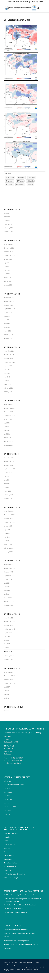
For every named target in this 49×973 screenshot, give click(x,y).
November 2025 (9, 248)
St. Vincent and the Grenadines (14, 874)
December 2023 (9, 351)
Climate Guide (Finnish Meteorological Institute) (20, 905)
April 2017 (7, 698)
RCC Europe (8, 792)
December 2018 (9, 618)
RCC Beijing (7, 788)
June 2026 (7, 213)
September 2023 (9, 362)
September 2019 (9, 576)
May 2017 (7, 694)
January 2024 (8, 338)
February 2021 (8, 495)
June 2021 (7, 480)
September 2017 (9, 683)
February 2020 (8, 548)
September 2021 (9, 469)
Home (6, 969)
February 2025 (8, 281)
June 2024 (7, 320)
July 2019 (7, 583)
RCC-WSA (7, 814)
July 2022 (7, 423)
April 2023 (7, 381)
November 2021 (9, 461)
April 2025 (7, 274)
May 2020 (7, 537)
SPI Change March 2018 (17, 19)
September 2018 (9, 629)
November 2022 (9, 408)
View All (6, 711)
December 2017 (9, 672)
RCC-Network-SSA (10, 807)
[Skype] (43, 967)
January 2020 (8, 552)
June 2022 (7, 427)
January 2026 (8, 231)
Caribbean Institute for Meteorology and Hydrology (22, 733)
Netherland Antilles (10, 863)
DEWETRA (7, 937)
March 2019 (8, 598)
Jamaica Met (8, 859)
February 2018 (8, 656)
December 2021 (9, 458)
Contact (6, 971)
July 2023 (7, 369)
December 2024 (9, 298)
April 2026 (7, 220)
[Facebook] (26, 967)
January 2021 (8, 498)
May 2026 (7, 217)
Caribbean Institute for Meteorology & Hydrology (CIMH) (25, 2)
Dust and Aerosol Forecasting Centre (16, 941)
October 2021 (8, 465)
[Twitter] (30, 967)
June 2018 (7, 640)
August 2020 (8, 526)
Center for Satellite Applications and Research (19, 933)
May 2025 (7, 270)
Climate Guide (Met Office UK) (14, 909)
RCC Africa (7, 781)
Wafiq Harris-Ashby (9, 965)
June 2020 (7, 533)
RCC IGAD (7, 796)
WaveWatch (8, 948)
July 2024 (7, 316)
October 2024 (8, 305)
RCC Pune (7, 803)
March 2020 (8, 544)
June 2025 (7, 266)
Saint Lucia (7, 870)
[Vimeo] (37, 967)
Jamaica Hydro (9, 855)
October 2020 (8, 518)
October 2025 (8, 252)
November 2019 (9, 568)
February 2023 (8, 388)
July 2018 (7, 636)
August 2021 (8, 472)
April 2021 (7, 487)
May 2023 (7, 377)
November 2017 (9, 676)
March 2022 (8, 438)
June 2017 (7, 691)
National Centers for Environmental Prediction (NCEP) (22, 944)
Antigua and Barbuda (11, 833)
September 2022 (9, 415)
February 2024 (8, 335)
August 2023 (8, 366)
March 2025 (8, 277)
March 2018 (8, 652)
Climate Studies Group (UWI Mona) (15, 912)
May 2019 (7, 590)
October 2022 (8, 412)
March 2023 (8, 384)
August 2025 (8, 259)
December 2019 (9, 564)
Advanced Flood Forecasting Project (16, 929)
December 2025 (9, 244)
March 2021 (8, 491)
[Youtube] (40, 967)
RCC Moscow (8, 799)
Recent (12, 969)
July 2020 (7, 530)
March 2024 (8, 331)
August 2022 (8, 419)
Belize (6, 841)
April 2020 (7, 541)
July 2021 (7, 476)
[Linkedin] (33, 967)
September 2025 (9, 255)
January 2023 (8, 392)
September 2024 (9, 309)
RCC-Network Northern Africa (14, 785)
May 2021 (7, 484)
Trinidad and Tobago (11, 878)
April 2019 (7, 594)
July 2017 (7, 687)
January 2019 (8, 605)
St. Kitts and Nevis (10, 867)
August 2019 (8, 579)
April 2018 (7, 647)
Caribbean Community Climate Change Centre (19, 895)
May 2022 (7, 430)
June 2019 (7, 587)
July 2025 (7, 263)
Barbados (7, 837)
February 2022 (8, 441)
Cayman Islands (9, 844)
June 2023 (7, 373)
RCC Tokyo (7, 810)
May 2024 (7, 323)
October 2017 (8, 680)
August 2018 (8, 633)
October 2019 (8, 572)
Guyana (6, 852)
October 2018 (8, 625)
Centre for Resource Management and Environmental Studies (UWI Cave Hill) (22, 900)
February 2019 (8, 601)
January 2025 (8, 285)
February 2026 (8, 228)
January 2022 (8, 445)
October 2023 (8, 358)
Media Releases (27, 969)
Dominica (7, 848)
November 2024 (9, 301)
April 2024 (7, 327)
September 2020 (9, 522)
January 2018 (8, 659)
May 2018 (7, 644)
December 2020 (9, 511)
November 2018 (9, 622)
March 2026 (8, 224)
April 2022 (7, 434)
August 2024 (8, 312)
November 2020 (9, 515)
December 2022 (9, 404)
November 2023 (9, 355)
